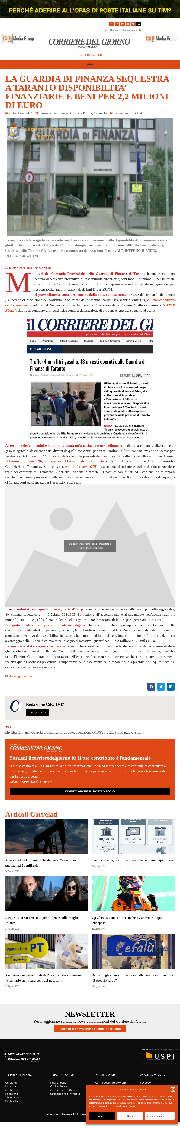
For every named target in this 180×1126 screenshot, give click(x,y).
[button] (173, 1089)
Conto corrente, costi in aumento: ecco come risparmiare (132, 860)
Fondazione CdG (132, 30)
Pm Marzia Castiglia (129, 732)
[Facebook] (111, 24)
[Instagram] (117, 24)
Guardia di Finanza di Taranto (52, 732)
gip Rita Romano (17, 732)
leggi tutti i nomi (79, 466)
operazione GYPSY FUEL (94, 732)
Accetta (102, 1116)
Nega (130, 1116)
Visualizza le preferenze (160, 1116)
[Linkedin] (122, 24)
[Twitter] (133, 24)
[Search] (138, 24)
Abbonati (114, 30)
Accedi (102, 30)
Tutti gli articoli (37, 712)
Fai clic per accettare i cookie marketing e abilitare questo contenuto (90, 545)
